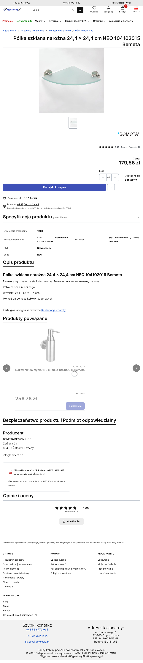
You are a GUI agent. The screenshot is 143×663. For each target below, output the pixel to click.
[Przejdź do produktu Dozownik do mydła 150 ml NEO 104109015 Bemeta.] (50, 345)
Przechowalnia (105, 568)
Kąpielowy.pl (9, 30)
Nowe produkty (11, 582)
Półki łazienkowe (84, 30)
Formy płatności (11, 568)
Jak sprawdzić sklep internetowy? (68, 568)
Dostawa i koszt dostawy (16, 573)
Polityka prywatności (61, 573)
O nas (6, 606)
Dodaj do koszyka (54, 187)
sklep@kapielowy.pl (121, 2)
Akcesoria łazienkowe (32, 30)
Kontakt (7, 610)
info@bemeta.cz (13, 455)
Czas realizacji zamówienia (17, 564)
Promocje (8, 586)
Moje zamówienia (107, 564)
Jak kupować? (58, 564)
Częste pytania (58, 559)
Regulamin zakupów (13, 559)
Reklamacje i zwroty (53, 310)
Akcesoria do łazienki (59, 30)
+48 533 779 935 (21, 2)
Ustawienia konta (107, 573)
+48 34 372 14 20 (71, 2)
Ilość (101, 170)
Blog (5, 601)
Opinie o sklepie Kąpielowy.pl (18, 615)
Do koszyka (75, 406)
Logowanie (103, 559)
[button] (80, 10)
